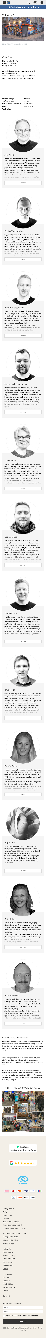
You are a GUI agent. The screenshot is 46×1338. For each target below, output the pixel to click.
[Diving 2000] (8, 2)
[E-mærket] (23, 1184)
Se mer (5, 1269)
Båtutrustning (8, 1265)
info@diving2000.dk (10, 73)
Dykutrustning (8, 1252)
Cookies (5, 1291)
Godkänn (23, 1321)
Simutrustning (8, 1262)
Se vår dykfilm (8, 1284)
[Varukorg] (42, 2)
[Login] (35, 3)
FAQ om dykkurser (9, 1287)
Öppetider (6, 1281)
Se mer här (6, 1296)
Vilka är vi (6, 1277)
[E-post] (23, 1311)
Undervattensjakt (9, 1259)
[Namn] (23, 1307)
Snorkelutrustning (9, 1255)
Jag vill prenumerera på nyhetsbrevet (21, 1315)
